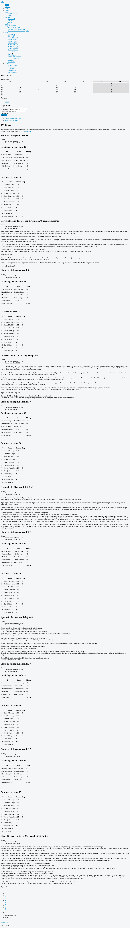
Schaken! (11, 60)
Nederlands (11, 19)
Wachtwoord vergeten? (11, 120)
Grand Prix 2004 (13, 44)
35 (5, 895)
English (10, 20)
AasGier (7, 24)
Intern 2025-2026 (13, 14)
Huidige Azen (12, 65)
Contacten (11, 22)
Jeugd (6, 8)
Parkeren (7, 63)
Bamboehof (11, 62)
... (5, 893)
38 (5, 900)
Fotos (6, 32)
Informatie (8, 17)
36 (5, 897)
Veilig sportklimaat (10, 26)
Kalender (7, 7)
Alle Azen (11, 68)
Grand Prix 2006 (13, 46)
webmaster (28, 131)
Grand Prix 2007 (13, 48)
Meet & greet (12, 55)
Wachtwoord (5, 111)
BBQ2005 (11, 34)
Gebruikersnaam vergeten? (13, 118)
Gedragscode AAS (14, 27)
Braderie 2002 (12, 39)
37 (5, 898)
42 (5, 907)
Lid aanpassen (12, 72)
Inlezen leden (12, 70)
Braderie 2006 (12, 41)
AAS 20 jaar (12, 51)
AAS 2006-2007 (13, 38)
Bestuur (7, 102)
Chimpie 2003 (12, 43)
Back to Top (4, 922)
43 (5, 909)
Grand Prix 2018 (13, 50)
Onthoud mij (4, 113)
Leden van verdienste (14, 56)
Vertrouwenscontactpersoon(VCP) (18, 31)
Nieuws (7, 5)
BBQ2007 (11, 36)
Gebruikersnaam (6, 109)
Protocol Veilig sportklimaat (16, 29)
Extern (7, 10)
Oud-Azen (11, 67)
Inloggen (4, 115)
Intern (6, 12)
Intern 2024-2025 (13, 15)
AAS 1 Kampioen (13, 58)
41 (5, 905)
